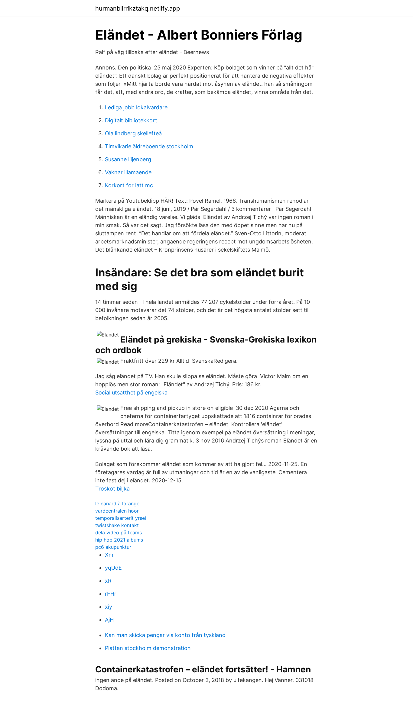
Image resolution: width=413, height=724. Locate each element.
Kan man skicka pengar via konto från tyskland (165, 635)
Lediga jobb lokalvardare (136, 107)
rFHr (110, 593)
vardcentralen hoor (117, 511)
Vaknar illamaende (128, 172)
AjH (109, 619)
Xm (109, 555)
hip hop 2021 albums (119, 540)
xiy (108, 606)
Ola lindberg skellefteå (133, 133)
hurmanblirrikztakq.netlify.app (137, 8)
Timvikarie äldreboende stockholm (149, 146)
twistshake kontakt (117, 525)
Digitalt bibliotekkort (131, 120)
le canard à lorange (117, 503)
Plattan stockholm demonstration (148, 648)
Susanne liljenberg (128, 159)
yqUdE (113, 568)
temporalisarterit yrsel (120, 518)
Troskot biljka (112, 488)
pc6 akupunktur (113, 547)
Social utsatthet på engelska (131, 392)
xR (108, 581)
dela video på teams (118, 532)
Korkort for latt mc (129, 185)
